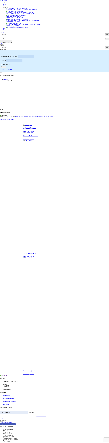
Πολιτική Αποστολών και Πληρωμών (9, 401)
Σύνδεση (3, 66)
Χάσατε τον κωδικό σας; (6, 69)
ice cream (21, 116)
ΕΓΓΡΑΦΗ (31, 412)
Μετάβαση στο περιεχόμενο (6, 422)
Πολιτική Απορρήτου (6, 395)
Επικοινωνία (6, 29)
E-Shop (3, 32)
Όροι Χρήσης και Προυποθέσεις (8, 398)
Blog (4, 28)
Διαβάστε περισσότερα (28, 131)
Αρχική (4, 4)
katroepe (34, 116)
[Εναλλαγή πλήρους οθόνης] (2, 420)
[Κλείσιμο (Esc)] (5, 420)
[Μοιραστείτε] (3, 420)
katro (30, 116)
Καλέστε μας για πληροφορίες (7, 119)
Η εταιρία (5, 5)
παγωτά (47, 116)
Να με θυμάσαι (6, 64)
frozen (16, 116)
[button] (8, 424)
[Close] (4, 2)
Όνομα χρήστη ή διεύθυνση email (9, 56)
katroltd (38, 116)
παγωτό (51, 116)
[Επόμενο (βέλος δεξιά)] (2, 421)
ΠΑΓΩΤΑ (5, 79)
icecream (26, 116)
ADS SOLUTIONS (41, 416)
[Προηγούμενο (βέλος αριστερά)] (0, 421)
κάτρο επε (42, 116)
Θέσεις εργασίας (6, 404)
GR (1, 43)
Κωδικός (3, 60)
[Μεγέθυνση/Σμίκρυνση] (0, 420)
